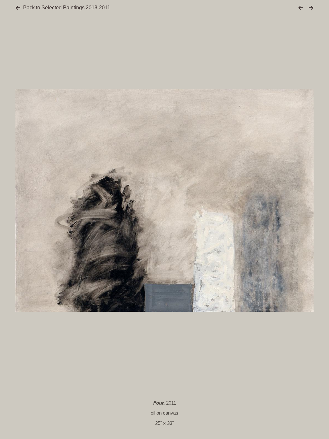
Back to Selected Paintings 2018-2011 (66, 7)
